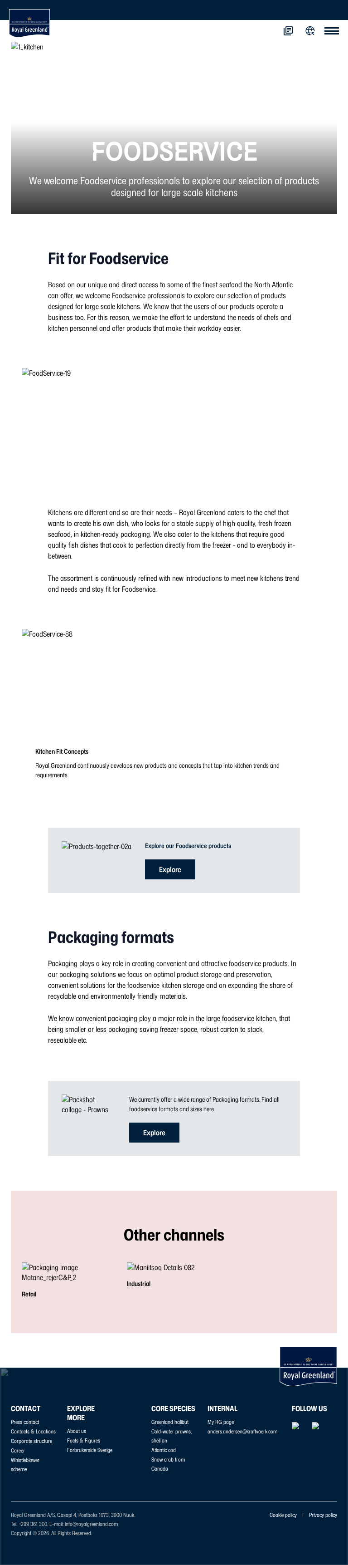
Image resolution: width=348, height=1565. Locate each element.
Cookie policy (283, 1515)
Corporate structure (31, 1441)
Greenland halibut (169, 1422)
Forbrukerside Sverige (89, 1450)
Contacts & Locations (33, 1431)
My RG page (221, 1422)
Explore (170, 869)
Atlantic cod (163, 1450)
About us (76, 1431)
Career (18, 1450)
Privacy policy (323, 1515)
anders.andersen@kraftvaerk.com (242, 1431)
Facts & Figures (83, 1440)
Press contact (25, 1422)
